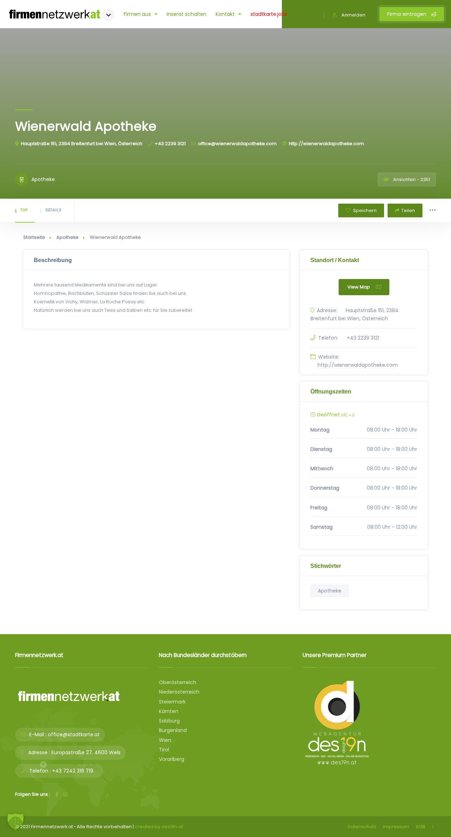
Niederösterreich (179, 691)
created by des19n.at (159, 826)
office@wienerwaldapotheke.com (237, 143)
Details (53, 210)
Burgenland (173, 730)
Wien (165, 740)
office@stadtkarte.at (74, 734)
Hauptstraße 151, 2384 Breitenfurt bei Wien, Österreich (81, 143)
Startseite (34, 237)
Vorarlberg (171, 759)
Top (24, 210)
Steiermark (172, 701)
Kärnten (168, 711)
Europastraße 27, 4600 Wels (86, 752)
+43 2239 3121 (170, 143)
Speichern (364, 210)
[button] (15, 821)
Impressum (396, 826)
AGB (420, 826)
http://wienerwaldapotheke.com (326, 143)
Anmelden (353, 15)
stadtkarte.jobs (269, 14)
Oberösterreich (177, 682)
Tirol (164, 749)
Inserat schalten (186, 14)
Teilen (408, 210)
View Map (358, 287)
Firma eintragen (407, 14)
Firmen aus (137, 14)
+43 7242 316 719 (72, 770)
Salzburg (169, 720)
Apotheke (67, 237)
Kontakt (225, 14)
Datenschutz (362, 826)
